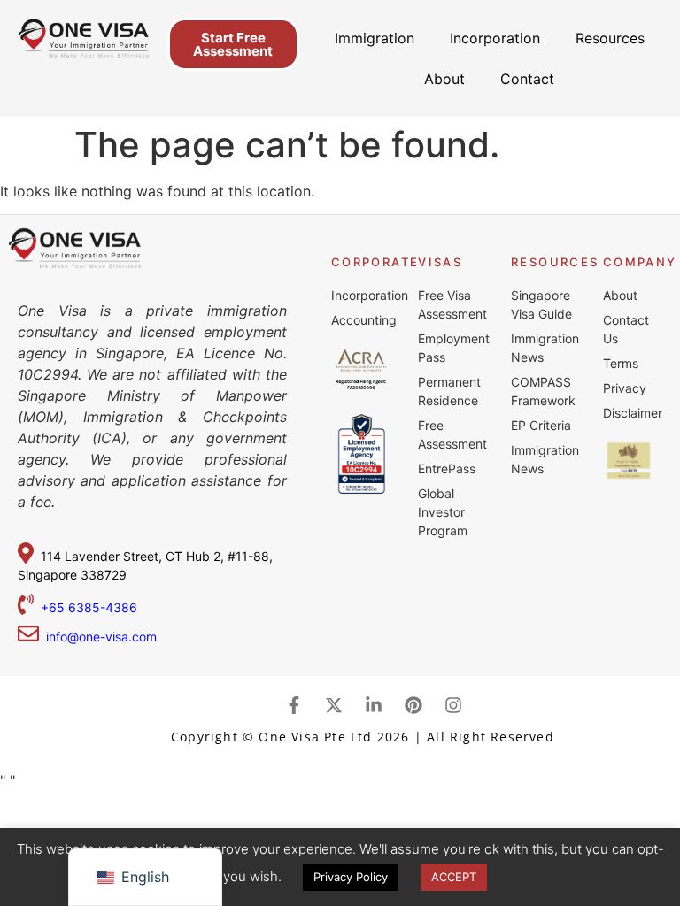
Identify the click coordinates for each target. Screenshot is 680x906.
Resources (610, 38)
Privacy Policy (350, 877)
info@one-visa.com (98, 636)
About (444, 79)
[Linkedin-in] (373, 705)
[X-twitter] (334, 705)
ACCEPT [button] (453, 877)
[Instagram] (453, 705)
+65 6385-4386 (91, 607)
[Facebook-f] (294, 705)
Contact (527, 79)
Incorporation (495, 38)
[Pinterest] (413, 705)
